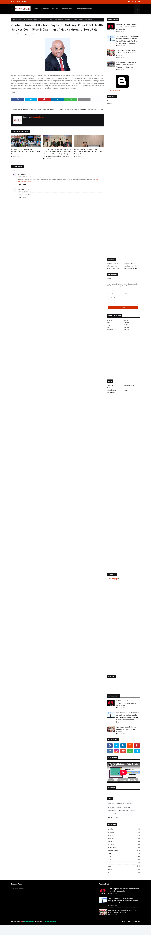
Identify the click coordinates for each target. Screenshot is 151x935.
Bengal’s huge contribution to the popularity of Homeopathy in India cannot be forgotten (89, 151)
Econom (119, 807)
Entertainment (111, 390)
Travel (116, 817)
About (18, 1)
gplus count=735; (112, 266)
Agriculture (111, 804)
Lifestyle (126, 388)
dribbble (126, 325)
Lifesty (110, 814)
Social (125, 390)
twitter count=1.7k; (129, 264)
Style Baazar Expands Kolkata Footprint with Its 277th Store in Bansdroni (126, 53)
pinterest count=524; (113, 268)
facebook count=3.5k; (113, 264)
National (124, 814)
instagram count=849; (130, 268)
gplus (108, 322)
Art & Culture (120, 804)
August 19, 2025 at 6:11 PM (24, 191)
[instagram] (132, 2)
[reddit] (130, 745)
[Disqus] (57, 318)
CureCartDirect (23, 189)
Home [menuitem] (36, 9)
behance (126, 327)
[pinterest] (135, 2)
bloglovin (110, 325)
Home (12, 1)
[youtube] (123, 751)
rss (108, 327)
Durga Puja (111, 807)
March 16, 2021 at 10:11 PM (24, 176)
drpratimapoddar (24, 174)
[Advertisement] (57, 248)
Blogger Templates (50, 921)
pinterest (126, 322)
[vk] (110, 751)
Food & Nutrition (129, 385)
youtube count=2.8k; (130, 266)
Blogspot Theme (29, 921)
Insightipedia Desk (18, 34)
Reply (20, 184)
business (129, 804)
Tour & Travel (111, 392)
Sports (110, 817)
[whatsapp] (130, 751)
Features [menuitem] (44, 9)
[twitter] (129, 2)
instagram (110, 329)
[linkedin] (123, 745)
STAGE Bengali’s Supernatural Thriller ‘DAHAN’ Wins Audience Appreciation (126, 27)
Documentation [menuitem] (67, 9)
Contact (24, 1)
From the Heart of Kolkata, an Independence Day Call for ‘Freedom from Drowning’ (25, 151)
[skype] (139, 2)
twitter (126, 320)
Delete (24, 184)
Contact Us (137, 921)
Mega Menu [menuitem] (55, 9)
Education (110, 385)
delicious (126, 329)
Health (19, 19)
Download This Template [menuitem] (85, 9)
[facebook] (125, 2)
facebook (109, 320)
